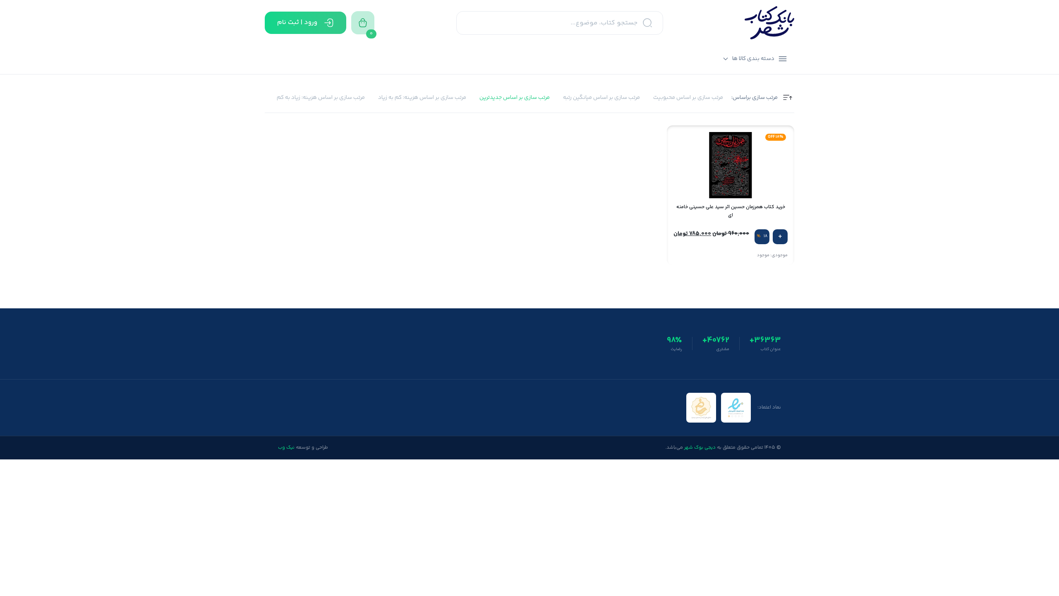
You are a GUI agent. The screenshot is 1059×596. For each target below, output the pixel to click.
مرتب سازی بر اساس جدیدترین (514, 98)
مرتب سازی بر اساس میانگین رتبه (601, 98)
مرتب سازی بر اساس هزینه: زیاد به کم (321, 98)
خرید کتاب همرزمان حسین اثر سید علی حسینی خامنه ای (730, 211)
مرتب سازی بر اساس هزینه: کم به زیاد (422, 98)
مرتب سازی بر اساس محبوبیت (688, 98)
